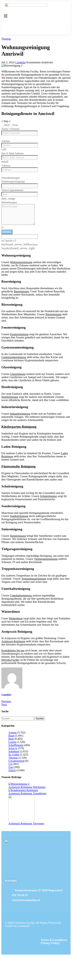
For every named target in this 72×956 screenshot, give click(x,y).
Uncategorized (16, 760)
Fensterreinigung (19, 334)
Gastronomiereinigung (13, 357)
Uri (10, 763)
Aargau (12, 732)
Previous (6, 701)
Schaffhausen (15, 745)
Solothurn (13, 751)
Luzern (12, 741)
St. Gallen (13, 754)
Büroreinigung (53, 314)
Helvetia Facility (10, 659)
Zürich (12, 770)
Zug (10, 767)
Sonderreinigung (19, 516)
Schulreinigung (48, 496)
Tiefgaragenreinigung (46, 558)
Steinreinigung (18, 535)
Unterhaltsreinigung (21, 595)
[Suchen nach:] (17, 718)
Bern (11, 738)
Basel (11, 735)
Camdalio (20, 62)
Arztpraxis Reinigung (13, 641)
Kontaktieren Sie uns (12, 650)
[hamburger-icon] (5, 16)
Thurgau (6, 38)
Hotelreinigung (9, 396)
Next (4, 704)
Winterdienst (16, 618)
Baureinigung (21, 291)
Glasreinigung (18, 373)
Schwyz (12, 748)
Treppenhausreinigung (33, 578)
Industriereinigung (20, 413)
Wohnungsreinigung (21, 262)
